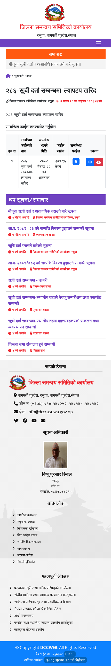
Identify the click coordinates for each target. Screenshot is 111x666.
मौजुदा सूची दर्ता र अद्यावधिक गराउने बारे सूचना (45, 64)
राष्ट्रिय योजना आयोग (29, 629)
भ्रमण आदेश (25, 555)
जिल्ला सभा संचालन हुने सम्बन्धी (31, 344)
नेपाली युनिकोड (26, 561)
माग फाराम (23, 548)
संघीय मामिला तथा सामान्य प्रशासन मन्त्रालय (45, 594)
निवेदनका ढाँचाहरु (27, 528)
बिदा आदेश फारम (27, 535)
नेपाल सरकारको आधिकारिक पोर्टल (37, 608)
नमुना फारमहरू (26, 521)
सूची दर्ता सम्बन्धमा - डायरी (27, 280)
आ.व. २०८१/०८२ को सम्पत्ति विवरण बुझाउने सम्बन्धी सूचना (51, 263)
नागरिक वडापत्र (27, 515)
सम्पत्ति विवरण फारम (29, 541)
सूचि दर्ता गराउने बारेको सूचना (30, 245)
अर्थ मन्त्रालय (23, 615)
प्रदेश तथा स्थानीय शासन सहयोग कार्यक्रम (43, 622)
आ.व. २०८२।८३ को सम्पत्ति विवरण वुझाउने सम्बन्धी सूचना (51, 228)
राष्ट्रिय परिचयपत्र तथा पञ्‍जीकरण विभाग (42, 601)
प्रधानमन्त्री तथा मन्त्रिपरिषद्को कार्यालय (42, 587)
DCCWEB (48, 647)
